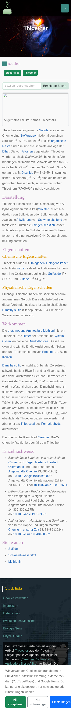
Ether (5, 151)
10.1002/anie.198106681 (50, 485)
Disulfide (27, 172)
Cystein (59, 336)
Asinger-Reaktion (43, 225)
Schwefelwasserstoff (22, 555)
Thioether (30, 72)
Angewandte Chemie (22, 471)
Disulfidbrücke (38, 341)
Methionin (49, 330)
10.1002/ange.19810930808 (32, 476)
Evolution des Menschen (19, 620)
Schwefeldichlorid (50, 219)
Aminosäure (34, 330)
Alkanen (27, 151)
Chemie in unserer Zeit (23, 529)
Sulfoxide (54, 273)
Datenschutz (11, 613)
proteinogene (17, 330)
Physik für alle (12, 636)
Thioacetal (28, 423)
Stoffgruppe (12, 72)
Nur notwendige (38, 702)
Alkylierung (24, 219)
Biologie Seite (12, 628)
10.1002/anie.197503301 (30, 514)
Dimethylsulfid (11, 310)
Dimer (27, 336)
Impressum (10, 605)
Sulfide (43, 130)
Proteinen (48, 351)
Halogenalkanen (57, 263)
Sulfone (24, 279)
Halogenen (37, 263)
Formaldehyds (51, 423)
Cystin (6, 341)
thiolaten (43, 209)
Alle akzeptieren (15, 702)
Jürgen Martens (35, 462)
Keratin (7, 357)
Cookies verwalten (15, 598)
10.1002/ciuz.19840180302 (31, 534)
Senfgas (43, 437)
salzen (21, 268)
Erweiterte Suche (54, 85)
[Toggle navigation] (65, 8)
